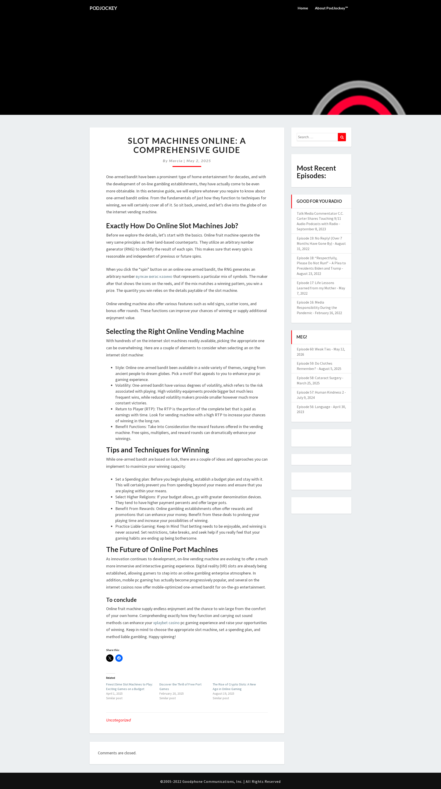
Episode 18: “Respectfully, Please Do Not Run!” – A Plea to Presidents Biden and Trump (321, 263)
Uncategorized (118, 720)
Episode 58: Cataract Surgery (319, 377)
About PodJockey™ (331, 8)
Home (303, 8)
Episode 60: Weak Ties (314, 349)
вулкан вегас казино (154, 276)
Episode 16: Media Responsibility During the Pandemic (317, 307)
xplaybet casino (166, 622)
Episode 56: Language (313, 406)
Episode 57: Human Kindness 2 (320, 392)
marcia (176, 160)
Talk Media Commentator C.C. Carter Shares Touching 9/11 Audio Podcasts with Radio (320, 218)
